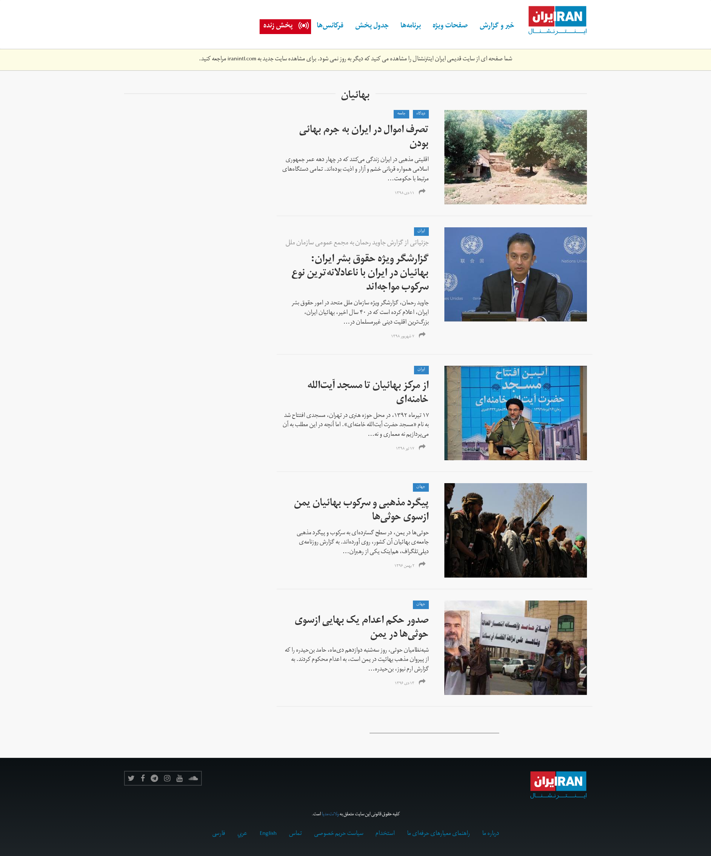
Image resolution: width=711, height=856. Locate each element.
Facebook (143, 778)
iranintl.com (241, 59)
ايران (421, 231)
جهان (421, 487)
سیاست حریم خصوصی (338, 834)
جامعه (401, 114)
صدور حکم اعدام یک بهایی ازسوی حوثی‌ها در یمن (362, 628)
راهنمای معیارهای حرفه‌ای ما (438, 834)
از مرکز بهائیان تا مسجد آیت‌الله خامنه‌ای (368, 393)
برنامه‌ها (411, 26)
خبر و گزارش (497, 26)
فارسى (218, 834)
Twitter (131, 778)
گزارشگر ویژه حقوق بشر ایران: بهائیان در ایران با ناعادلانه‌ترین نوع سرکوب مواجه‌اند (360, 274)
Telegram (154, 778)
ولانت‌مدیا (330, 814)
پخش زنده (278, 26)
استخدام (385, 834)
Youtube (179, 778)
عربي (242, 834)
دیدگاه (421, 114)
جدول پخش (372, 26)
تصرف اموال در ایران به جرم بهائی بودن (364, 138)
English (268, 834)
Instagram (167, 778)
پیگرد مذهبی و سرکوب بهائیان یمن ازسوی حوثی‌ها (361, 511)
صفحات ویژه (450, 26)
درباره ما (490, 834)
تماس (295, 834)
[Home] (553, 21)
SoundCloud (193, 778)
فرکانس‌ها (330, 26)
